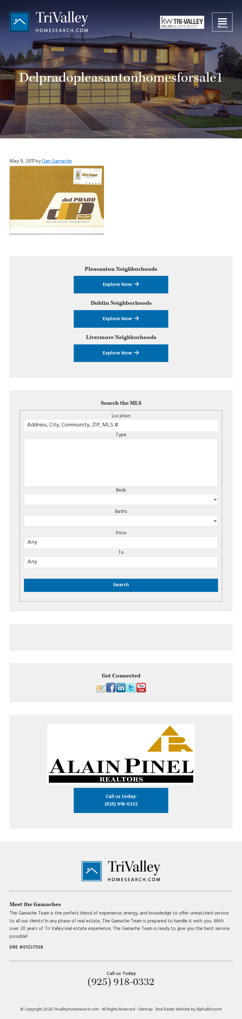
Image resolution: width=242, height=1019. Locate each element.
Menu (222, 27)
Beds (121, 490)
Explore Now (118, 285)
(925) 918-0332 (121, 800)
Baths (121, 512)
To (121, 552)
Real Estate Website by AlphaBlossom (189, 1009)
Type (121, 435)
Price (121, 533)
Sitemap (145, 1009)
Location (121, 416)
